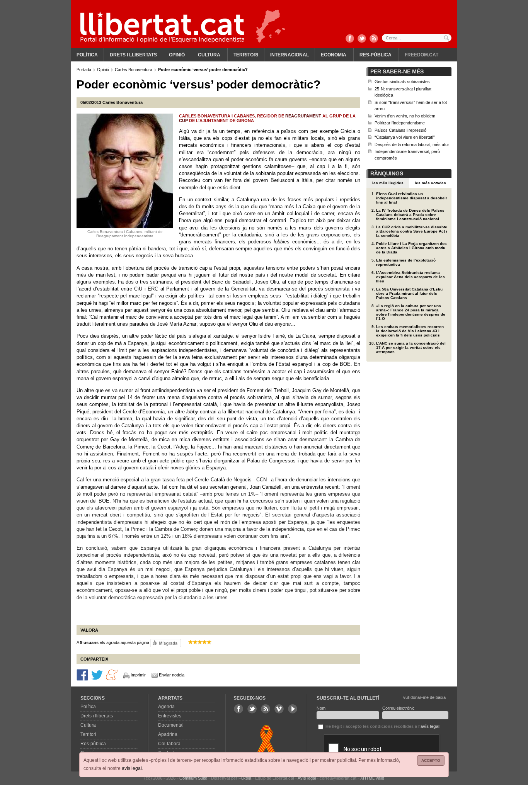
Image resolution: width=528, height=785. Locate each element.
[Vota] (165, 642)
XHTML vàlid (372, 778)
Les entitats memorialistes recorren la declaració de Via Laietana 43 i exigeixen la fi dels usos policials (410, 331)
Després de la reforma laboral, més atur (412, 144)
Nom (321, 708)
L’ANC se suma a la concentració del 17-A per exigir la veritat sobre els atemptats (411, 347)
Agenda (166, 706)
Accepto (430, 760)
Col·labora (169, 743)
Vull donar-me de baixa (424, 697)
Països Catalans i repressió (400, 130)
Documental (171, 725)
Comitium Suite (193, 778)
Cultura (209, 55)
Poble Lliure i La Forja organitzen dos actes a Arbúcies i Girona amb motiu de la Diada (411, 247)
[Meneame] (112, 674)
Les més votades (430, 183)
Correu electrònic (398, 708)
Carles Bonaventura (134, 69)
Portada (84, 69)
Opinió (177, 55)
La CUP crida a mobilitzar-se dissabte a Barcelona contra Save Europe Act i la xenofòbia (411, 231)
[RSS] (374, 39)
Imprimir (138, 675)
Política (87, 55)
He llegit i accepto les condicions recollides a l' (381, 726)
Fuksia (244, 778)
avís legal (132, 768)
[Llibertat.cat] (162, 27)
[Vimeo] (279, 709)
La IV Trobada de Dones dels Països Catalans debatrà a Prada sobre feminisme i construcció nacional (410, 214)
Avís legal (307, 778)
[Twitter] (362, 39)
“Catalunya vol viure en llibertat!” (405, 137)
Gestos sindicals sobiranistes (402, 81)
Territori (245, 55)
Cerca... (416, 38)
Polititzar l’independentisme (400, 123)
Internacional (289, 55)
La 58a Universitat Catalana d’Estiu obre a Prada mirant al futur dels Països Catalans (409, 293)
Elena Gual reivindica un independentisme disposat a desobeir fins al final (411, 198)
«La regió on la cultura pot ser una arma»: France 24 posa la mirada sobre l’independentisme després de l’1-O (410, 312)
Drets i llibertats (133, 55)
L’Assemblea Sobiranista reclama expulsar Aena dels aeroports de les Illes (410, 276)
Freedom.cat (421, 55)
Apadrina (167, 734)
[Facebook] (350, 39)
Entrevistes (169, 716)
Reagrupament (303, 116)
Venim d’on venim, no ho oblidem (405, 116)
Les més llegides (388, 183)
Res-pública (375, 55)
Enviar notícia (171, 675)
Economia (333, 55)
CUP (184, 120)
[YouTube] (293, 709)
